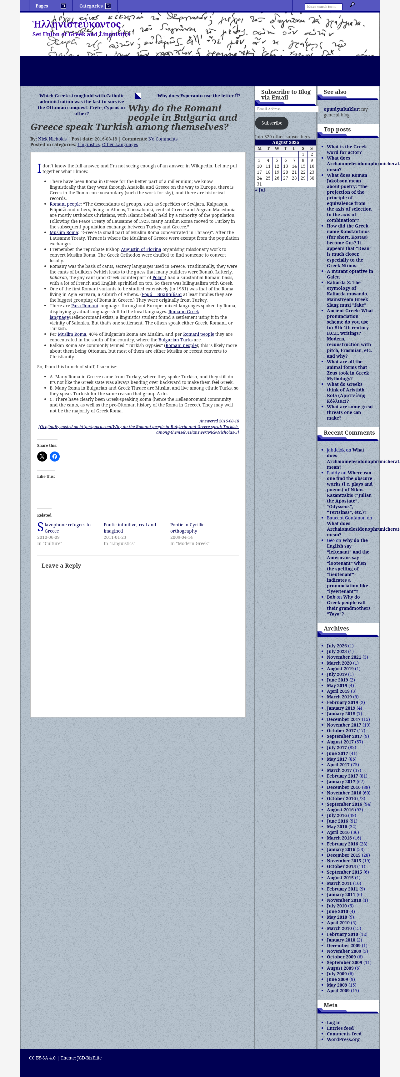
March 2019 (339, 697)
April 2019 (338, 691)
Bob (331, 597)
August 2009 (340, 968)
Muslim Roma (64, 232)
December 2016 (344, 787)
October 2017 (341, 730)
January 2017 (341, 781)
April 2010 (338, 923)
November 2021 (344, 657)
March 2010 (339, 928)
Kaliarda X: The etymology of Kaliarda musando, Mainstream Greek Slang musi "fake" (347, 293)
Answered (219, 421)
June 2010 (337, 911)
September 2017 (344, 736)
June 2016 (337, 821)
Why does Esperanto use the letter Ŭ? (199, 96)
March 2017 (339, 770)
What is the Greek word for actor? (347, 149)
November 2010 (344, 900)
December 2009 (344, 945)
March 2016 (339, 838)
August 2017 (340, 742)
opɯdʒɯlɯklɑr (341, 109)
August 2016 (340, 810)
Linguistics (89, 144)
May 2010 (337, 917)
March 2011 (339, 883)
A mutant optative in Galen (350, 274)
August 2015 (340, 877)
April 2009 (338, 990)
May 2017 (337, 759)
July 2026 (337, 646)
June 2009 (337, 979)
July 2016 (337, 815)
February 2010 (342, 934)
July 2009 (337, 974)
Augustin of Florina (141, 249)
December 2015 (344, 855)
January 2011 (341, 894)
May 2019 (337, 685)
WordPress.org (343, 1039)
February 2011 (342, 889)
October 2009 (341, 957)
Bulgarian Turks (175, 340)
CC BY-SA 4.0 (42, 1058)
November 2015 (344, 861)
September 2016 (344, 804)
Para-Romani (84, 306)
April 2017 (338, 765)
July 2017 (337, 747)
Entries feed (340, 1028)
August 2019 (340, 668)
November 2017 (344, 725)
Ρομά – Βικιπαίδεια (162, 294)
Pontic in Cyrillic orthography (187, 528)
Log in (334, 1022)
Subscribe (272, 123)
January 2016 (341, 849)
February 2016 (342, 844)
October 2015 (341, 866)
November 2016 (344, 793)
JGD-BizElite (89, 1058)
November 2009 (344, 951)
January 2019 (341, 708)
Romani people (65, 204)
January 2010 (341, 940)
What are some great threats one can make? (350, 412)
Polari (158, 277)
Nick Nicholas (52, 139)
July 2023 (337, 651)
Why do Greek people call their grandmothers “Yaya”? (349, 605)
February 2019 (342, 702)
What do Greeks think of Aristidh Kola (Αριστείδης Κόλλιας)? (346, 392)
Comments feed (344, 1034)
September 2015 (344, 872)
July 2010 (337, 906)
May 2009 (337, 985)
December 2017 (344, 719)
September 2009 (344, 962)
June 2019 (337, 680)
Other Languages (120, 144)
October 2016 (341, 798)
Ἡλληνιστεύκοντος (76, 24)
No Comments (163, 139)
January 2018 (341, 714)
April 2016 (338, 832)
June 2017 (337, 753)
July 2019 (337, 674)
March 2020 (339, 663)
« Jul (260, 190)
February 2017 (342, 776)
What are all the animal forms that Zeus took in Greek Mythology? (348, 370)
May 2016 (337, 826)
